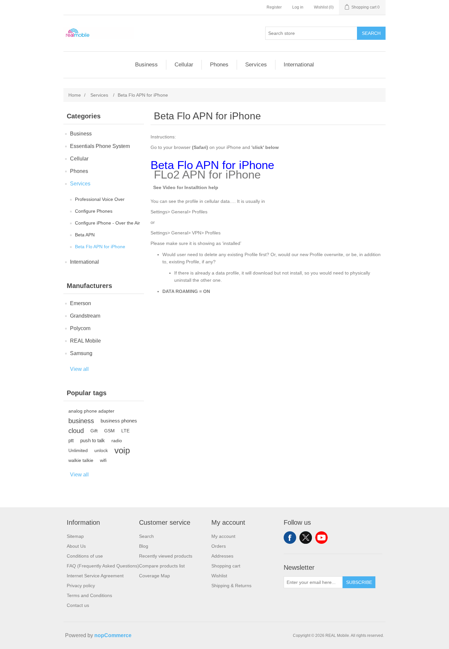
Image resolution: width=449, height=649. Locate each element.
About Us (76, 546)
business (81, 420)
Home (74, 95)
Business (146, 64)
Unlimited (78, 450)
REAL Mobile (85, 341)
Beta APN (85, 234)
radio (116, 440)
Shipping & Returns (231, 585)
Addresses (222, 556)
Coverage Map (154, 575)
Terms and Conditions (89, 595)
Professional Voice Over (100, 199)
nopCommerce (112, 635)
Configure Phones (93, 211)
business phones (119, 420)
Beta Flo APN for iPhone (100, 246)
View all (79, 369)
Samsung (81, 353)
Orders (218, 546)
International (299, 64)
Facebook (290, 537)
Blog (143, 546)
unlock (101, 450)
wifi (103, 460)
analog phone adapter (91, 411)
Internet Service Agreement (95, 575)
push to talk (92, 440)
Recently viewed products (165, 556)
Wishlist (219, 575)
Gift (94, 430)
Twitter (305, 537)
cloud (76, 430)
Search (371, 33)
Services (256, 64)
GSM (109, 430)
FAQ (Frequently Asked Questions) (103, 565)
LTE (125, 430)
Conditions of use (85, 556)
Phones (219, 64)
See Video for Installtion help (185, 187)
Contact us (78, 605)
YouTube (321, 537)
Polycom (80, 328)
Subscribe (359, 582)
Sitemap (75, 536)
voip (122, 450)
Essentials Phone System (100, 146)
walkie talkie (80, 460)
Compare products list (162, 565)
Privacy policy (81, 585)
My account (223, 536)
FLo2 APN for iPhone (207, 174)
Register (274, 7)
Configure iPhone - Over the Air (107, 223)
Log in (297, 7)
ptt (71, 440)
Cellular (184, 64)
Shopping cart (225, 565)
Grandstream (85, 316)
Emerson (80, 303)
